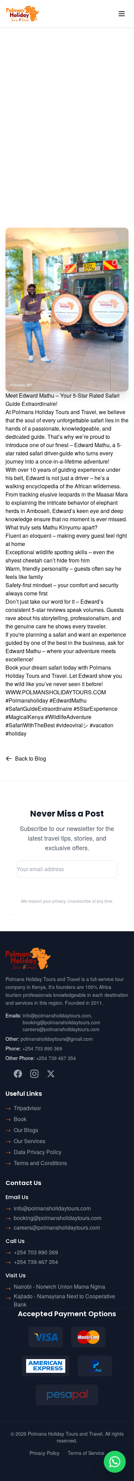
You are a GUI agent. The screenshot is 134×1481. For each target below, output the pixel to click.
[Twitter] (51, 1074)
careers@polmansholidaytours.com (61, 1029)
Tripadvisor (27, 1108)
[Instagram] (34, 1074)
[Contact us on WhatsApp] (115, 1462)
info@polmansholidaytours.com (57, 1015)
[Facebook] (18, 1074)
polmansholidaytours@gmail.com (57, 1038)
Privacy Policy (44, 1452)
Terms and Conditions (40, 1163)
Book (20, 1119)
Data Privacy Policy (38, 1152)
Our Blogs (26, 1130)
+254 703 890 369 (42, 1048)
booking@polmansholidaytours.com (61, 1022)
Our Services (29, 1141)
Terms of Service (86, 1452)
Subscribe (67, 890)
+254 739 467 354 (56, 1058)
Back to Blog (30, 758)
